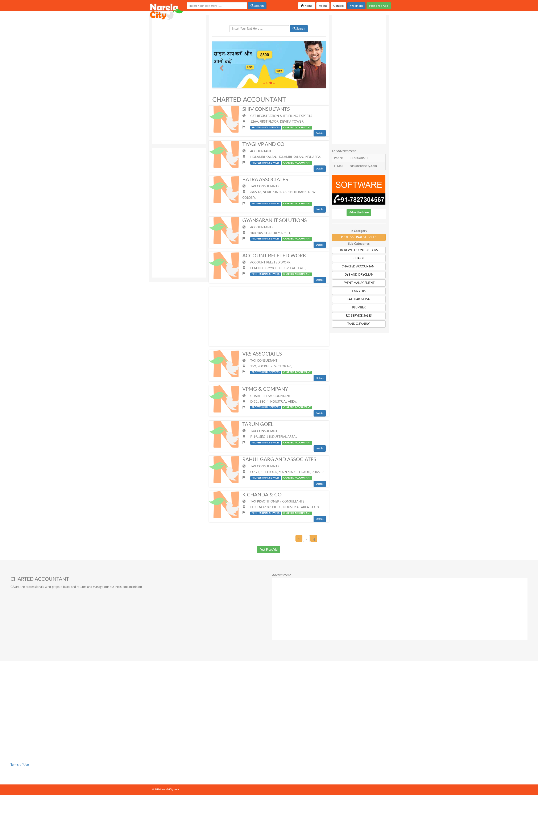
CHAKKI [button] (358, 258)
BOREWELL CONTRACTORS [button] (359, 250)
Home (308, 5)
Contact (338, 5)
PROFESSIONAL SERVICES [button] (359, 237)
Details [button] (319, 133)
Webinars (356, 5)
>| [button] (314, 539)
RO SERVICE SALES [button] (359, 315)
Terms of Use (20, 764)
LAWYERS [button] (359, 291)
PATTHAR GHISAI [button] (359, 299)
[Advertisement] (179, 78)
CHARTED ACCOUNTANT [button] (359, 266)
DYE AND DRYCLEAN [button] (358, 274)
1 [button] (299, 539)
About (323, 5)
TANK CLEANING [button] (358, 324)
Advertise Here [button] (359, 212)
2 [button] (306, 539)
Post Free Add (378, 5)
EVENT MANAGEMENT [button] (358, 283)
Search (258, 5)
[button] (220, 66)
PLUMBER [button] (359, 307)
